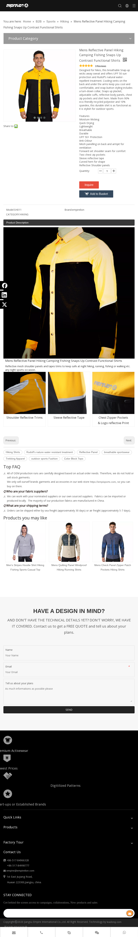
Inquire (89, 184)
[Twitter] (4, 304)
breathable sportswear (117, 452)
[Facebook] (4, 285)
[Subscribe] (129, 913)
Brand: (68, 209)
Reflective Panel (88, 452)
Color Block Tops (73, 458)
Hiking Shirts (13, 452)
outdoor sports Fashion (44, 458)
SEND (69, 709)
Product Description (17, 222)
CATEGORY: (13, 214)
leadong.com (114, 921)
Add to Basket (99, 193)
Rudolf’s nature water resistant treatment (49, 452)
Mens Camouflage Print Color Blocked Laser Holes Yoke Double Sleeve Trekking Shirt (116, 570)
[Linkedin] (4, 295)
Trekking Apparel (15, 458)
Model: (10, 209)
